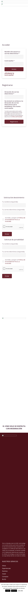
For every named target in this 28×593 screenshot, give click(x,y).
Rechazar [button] (14, 590)
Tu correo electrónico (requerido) (13, 210)
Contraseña (14, 61)
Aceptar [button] (7, 590)
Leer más (20, 590)
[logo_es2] (14, 371)
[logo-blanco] (14, 488)
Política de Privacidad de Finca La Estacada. (15, 219)
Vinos (4, 566)
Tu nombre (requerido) (10, 202)
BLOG (4, 579)
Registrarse (14, 122)
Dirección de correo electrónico (14, 93)
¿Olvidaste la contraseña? (9, 74)
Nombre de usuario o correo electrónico (14, 52)
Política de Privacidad (17, 116)
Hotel (4, 574)
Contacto (5, 577)
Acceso (14, 69)
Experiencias (6, 568)
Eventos (5, 571)
